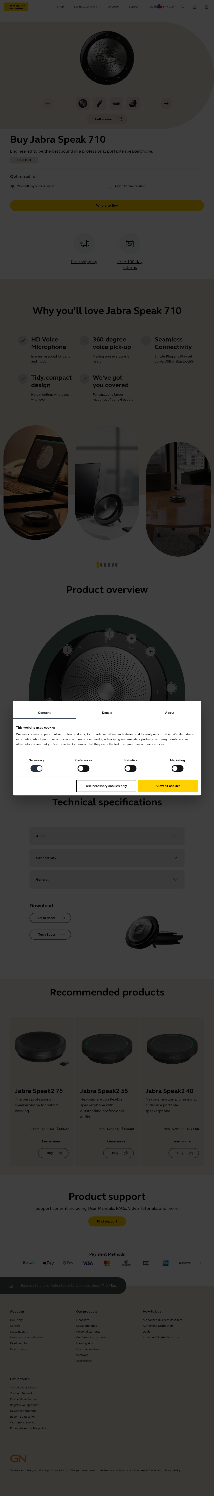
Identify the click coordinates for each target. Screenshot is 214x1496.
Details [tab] (107, 712)
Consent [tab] (44, 712)
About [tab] (169, 712)
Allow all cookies (168, 786)
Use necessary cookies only (106, 786)
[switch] (83, 768)
